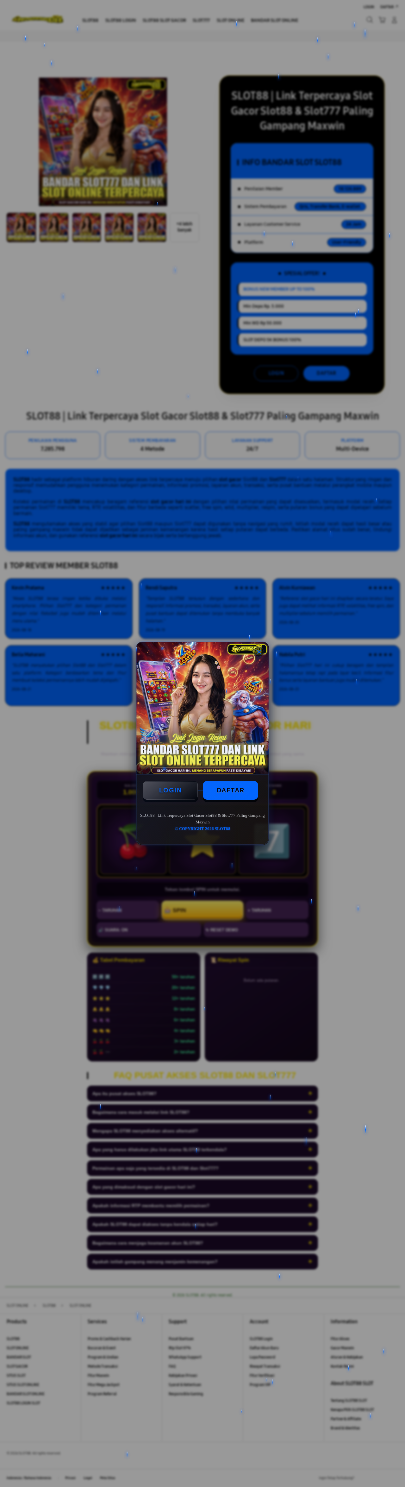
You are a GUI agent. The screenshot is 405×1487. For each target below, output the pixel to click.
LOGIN (170, 790)
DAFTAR (231, 790)
